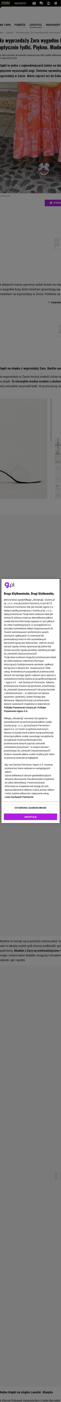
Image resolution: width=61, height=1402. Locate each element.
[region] (30, 701)
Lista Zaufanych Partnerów (19, 797)
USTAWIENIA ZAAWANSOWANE (30, 807)
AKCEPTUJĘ (30, 817)
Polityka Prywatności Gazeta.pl (20, 707)
